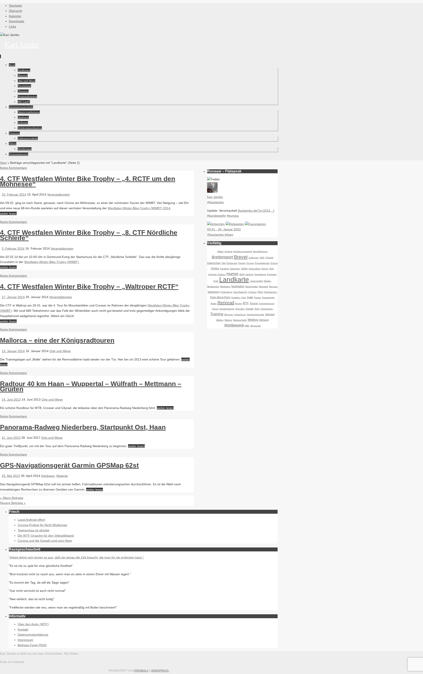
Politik (250, 297)
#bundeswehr (216, 215)
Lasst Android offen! (31, 519)
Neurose (273, 286)
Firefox (215, 268)
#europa (233, 215)
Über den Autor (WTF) (33, 624)
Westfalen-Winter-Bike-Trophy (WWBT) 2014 (139, 208)
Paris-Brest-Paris (220, 297)
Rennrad (225, 302)
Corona (269, 257)
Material (62, 476)
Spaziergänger (226, 309)
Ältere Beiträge (11, 498)
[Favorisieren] (255, 224)
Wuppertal (255, 326)
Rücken (254, 303)
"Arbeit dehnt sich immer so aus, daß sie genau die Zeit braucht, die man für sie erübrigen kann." (76, 557)
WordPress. (160, 670)
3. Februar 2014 (13, 248)
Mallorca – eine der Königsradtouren (57, 340)
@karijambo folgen (220, 234)
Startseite (15, 5)
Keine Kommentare (13, 168)
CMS (262, 257)
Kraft (215, 281)
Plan (243, 297)
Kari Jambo (21, 45)
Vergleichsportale (255, 314)
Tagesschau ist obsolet (33, 530)
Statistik (250, 309)
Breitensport (222, 257)
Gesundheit (254, 268)
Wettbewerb (234, 325)
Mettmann (225, 286)
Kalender (15, 16)
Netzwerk (263, 286)
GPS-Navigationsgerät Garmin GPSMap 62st (69, 465)
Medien (267, 281)
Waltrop (228, 320)
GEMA (244, 268)
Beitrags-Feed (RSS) (32, 645)
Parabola (141, 670)
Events (274, 263)
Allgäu (220, 251)
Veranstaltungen (58, 194)
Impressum (25, 640)
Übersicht (15, 11)
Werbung (264, 320)
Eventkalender (262, 263)
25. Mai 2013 (11, 476)
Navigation (237, 286)
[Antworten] (216, 224)
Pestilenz (236, 297)
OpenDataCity (240, 292)
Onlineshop (226, 292)
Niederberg (214, 292)
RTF (246, 303)
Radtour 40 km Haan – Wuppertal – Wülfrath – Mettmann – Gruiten (90, 386)
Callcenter (254, 257)
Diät (224, 263)
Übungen (229, 314)
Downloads (16, 21)
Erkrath (242, 263)
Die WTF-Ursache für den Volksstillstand (46, 535)
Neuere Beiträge (13, 503)
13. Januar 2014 (13, 351)
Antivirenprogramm (242, 251)
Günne (264, 268)
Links (12, 26)
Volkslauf (270, 314)
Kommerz (271, 274)
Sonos (215, 309)
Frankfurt (224, 268)
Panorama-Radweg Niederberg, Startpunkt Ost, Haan (83, 427)
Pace (260, 292)
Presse (257, 297)
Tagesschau (267, 309)
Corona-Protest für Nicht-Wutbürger (42, 525)
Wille (247, 326)
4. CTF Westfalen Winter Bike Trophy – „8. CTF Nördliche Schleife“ (88, 235)
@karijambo (215, 202)
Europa (250, 263)
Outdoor (252, 292)
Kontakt (23, 629)
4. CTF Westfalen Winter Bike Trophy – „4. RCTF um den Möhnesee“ (87, 181)
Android (228, 251)
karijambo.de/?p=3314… (256, 210)
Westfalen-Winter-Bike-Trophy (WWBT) (51, 262)
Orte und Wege (60, 351)
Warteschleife (240, 320)
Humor (232, 274)
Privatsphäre (268, 297)
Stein (257, 309)
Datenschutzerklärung (33, 634)
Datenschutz (214, 263)
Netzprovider (251, 286)
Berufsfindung (260, 251)
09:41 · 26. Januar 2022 (224, 229)
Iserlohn (249, 274)
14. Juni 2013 (11, 399)
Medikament (213, 286)
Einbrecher (231, 263)
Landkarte (234, 279)
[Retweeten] (235, 224)
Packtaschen (270, 292)
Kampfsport (260, 274)
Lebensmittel (256, 281)
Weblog (253, 319)
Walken (220, 320)
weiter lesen (8, 213)
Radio (214, 303)
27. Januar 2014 (13, 297)
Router (238, 303)
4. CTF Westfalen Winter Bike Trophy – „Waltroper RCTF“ (89, 286)
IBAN (242, 274)
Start (3, 162)
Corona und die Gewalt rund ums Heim (45, 540)
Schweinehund (266, 303)
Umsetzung (240, 314)
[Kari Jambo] (212, 191)
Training (216, 314)
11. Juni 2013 (11, 437)
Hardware (48, 476)
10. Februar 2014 (14, 194)
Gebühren (235, 268)
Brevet (241, 256)
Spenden (240, 309)
